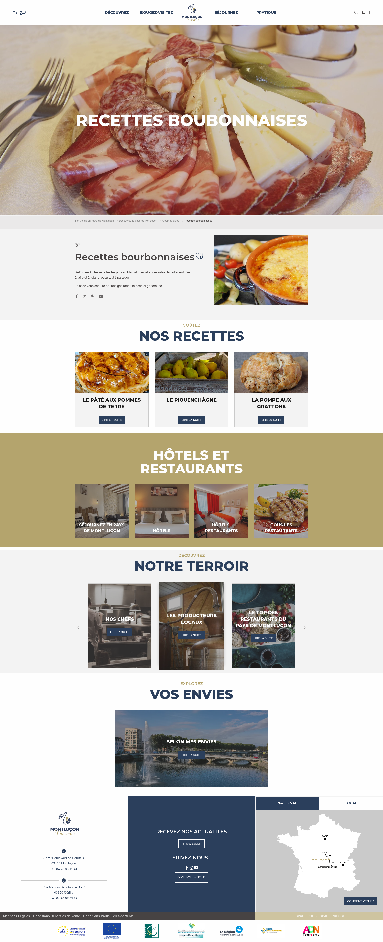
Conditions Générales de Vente (56, 916)
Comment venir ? (360, 901)
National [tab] (287, 803)
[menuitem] (117, 12)
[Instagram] (191, 867)
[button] (363, 12)
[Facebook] (186, 867)
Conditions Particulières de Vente (108, 916)
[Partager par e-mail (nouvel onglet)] (101, 297)
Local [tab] (351, 803)
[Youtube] (196, 867)
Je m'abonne (191, 844)
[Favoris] (357, 12)
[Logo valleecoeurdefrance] (63, 823)
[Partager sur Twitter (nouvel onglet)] (85, 297)
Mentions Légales (16, 916)
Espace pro (303, 916)
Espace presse (331, 916)
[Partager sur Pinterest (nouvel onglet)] (93, 297)
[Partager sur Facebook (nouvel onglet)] (77, 297)
